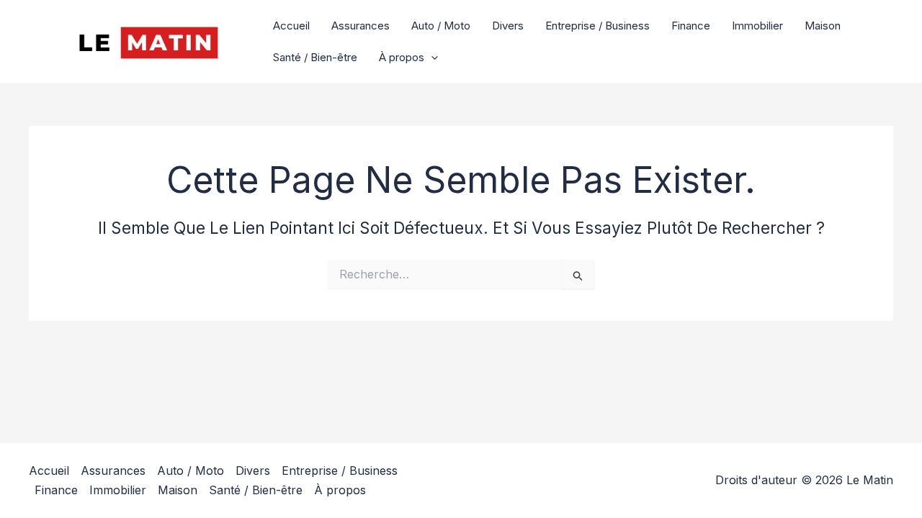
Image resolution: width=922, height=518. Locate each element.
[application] (431, 57)
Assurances (360, 25)
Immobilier (757, 25)
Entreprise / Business (597, 25)
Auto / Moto (440, 25)
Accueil (291, 25)
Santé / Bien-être (315, 57)
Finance (690, 25)
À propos (401, 57)
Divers (508, 25)
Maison (823, 25)
